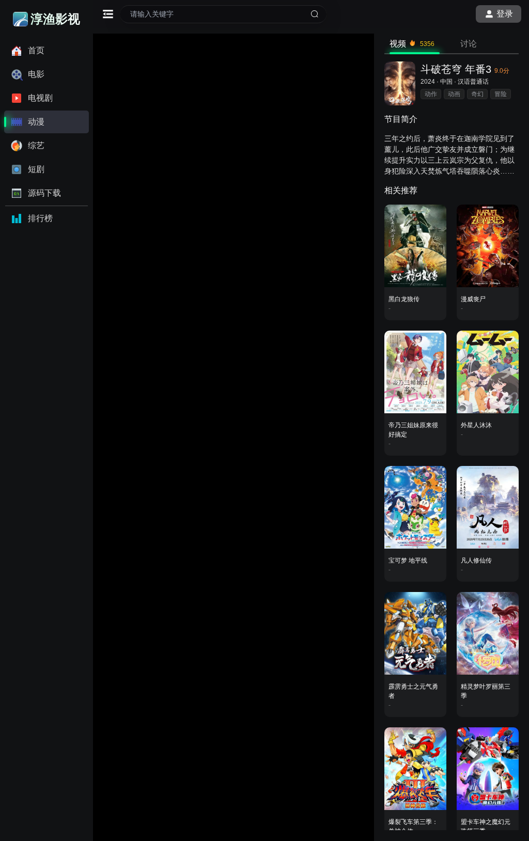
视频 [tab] (412, 43)
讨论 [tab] (468, 43)
